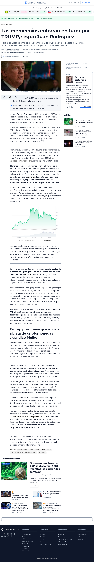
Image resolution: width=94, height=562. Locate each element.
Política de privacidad (65, 539)
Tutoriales (43, 537)
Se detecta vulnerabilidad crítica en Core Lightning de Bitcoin (83, 142)
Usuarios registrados (19, 491)
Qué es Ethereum (27, 544)
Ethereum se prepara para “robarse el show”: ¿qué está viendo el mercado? (21, 495)
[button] (13, 97)
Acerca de (61, 534)
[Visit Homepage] (35, 3)
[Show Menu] (2, 2)
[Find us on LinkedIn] (2, 536)
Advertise (80, 539)
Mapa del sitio (62, 544)
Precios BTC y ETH (45, 544)
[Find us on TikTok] (8, 536)
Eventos (42, 542)
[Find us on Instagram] (8, 534)
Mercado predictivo (17, 452)
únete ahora (30, 18)
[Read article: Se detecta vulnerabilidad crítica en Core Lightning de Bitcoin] (68, 143)
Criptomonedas (22, 449)
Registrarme (87, 2)
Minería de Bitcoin (27, 541)
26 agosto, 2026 (47, 475)
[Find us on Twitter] (5, 534)
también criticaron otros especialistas (26, 416)
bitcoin (27, 274)
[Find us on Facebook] (1, 534)
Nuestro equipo (63, 537)
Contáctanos (81, 534)
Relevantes (42, 452)
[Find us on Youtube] (11, 534)
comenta (31, 177)
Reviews (42, 534)
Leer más (35, 486)
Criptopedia (26, 551)
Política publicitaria (64, 542)
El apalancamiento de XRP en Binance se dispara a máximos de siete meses (52, 493)
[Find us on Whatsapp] (11, 536)
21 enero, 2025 (26, 50)
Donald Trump (34, 449)
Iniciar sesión (75, 2)
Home (3, 24)
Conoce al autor (85, 107)
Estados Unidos (46, 449)
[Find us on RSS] (5, 536)
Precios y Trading (30, 452)
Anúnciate (80, 537)
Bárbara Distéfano (12, 50)
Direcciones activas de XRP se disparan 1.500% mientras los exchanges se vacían (45, 467)
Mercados (9, 24)
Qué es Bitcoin (26, 534)
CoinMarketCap (47, 240)
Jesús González (36, 475)
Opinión (42, 539)
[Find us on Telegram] (14, 534)
